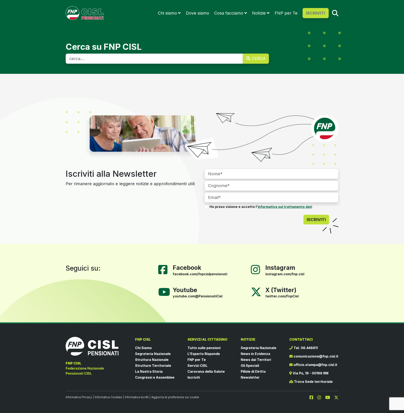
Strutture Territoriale (153, 365)
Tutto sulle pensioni (204, 348)
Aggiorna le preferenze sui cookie (175, 397)
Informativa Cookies (108, 397)
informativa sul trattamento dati (285, 207)
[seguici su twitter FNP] (336, 397)
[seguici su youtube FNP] (329, 397)
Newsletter (250, 377)
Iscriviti (193, 377)
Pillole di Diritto (253, 371)
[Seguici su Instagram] (257, 269)
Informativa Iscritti (137, 397)
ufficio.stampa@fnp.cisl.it (315, 365)
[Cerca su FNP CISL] (335, 12)
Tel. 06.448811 (305, 348)
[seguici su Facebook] (313, 397)
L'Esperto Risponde (203, 354)
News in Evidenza (255, 354)
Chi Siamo (143, 348)
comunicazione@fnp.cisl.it (315, 356)
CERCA (258, 58)
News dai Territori (256, 360)
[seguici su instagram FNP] (320, 397)
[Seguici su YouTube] (165, 291)
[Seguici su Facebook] (164, 269)
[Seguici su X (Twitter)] (256, 291)
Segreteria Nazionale (153, 354)
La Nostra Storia (149, 371)
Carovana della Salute (206, 371)
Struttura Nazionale (152, 360)
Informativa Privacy (79, 397)
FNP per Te (286, 13)
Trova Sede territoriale (313, 381)
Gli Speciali (250, 365)
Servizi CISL (197, 365)
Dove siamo (197, 13)
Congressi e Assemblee (154, 377)
